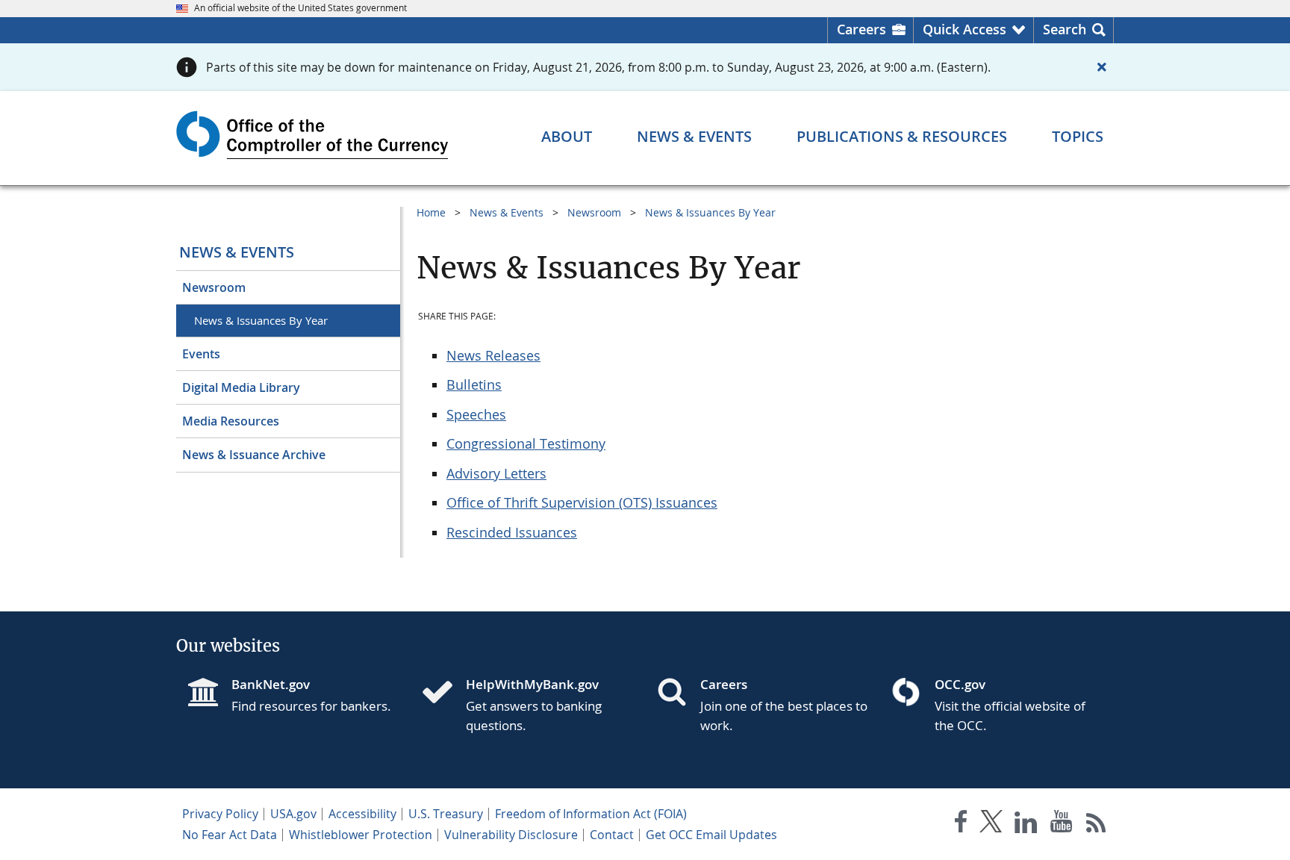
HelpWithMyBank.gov (532, 684)
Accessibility (362, 814)
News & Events (236, 252)
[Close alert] (1102, 67)
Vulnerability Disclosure (511, 834)
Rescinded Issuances (511, 532)
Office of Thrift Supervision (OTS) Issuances (581, 502)
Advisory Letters (496, 473)
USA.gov (293, 814)
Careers (861, 29)
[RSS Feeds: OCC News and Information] (1096, 824)
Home (431, 212)
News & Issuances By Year (261, 320)
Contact (612, 834)
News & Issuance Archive (253, 454)
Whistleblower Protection (360, 834)
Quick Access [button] (964, 29)
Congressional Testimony (525, 443)
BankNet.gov (270, 684)
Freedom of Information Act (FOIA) (591, 814)
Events (201, 354)
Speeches (476, 414)
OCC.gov (960, 684)
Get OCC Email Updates (711, 834)
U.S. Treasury (445, 814)
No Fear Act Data (229, 834)
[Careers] (678, 693)
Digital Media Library (241, 387)
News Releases (493, 355)
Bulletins (474, 384)
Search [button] (1064, 29)
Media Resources (230, 421)
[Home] (443, 693)
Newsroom (214, 287)
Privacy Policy (220, 814)
